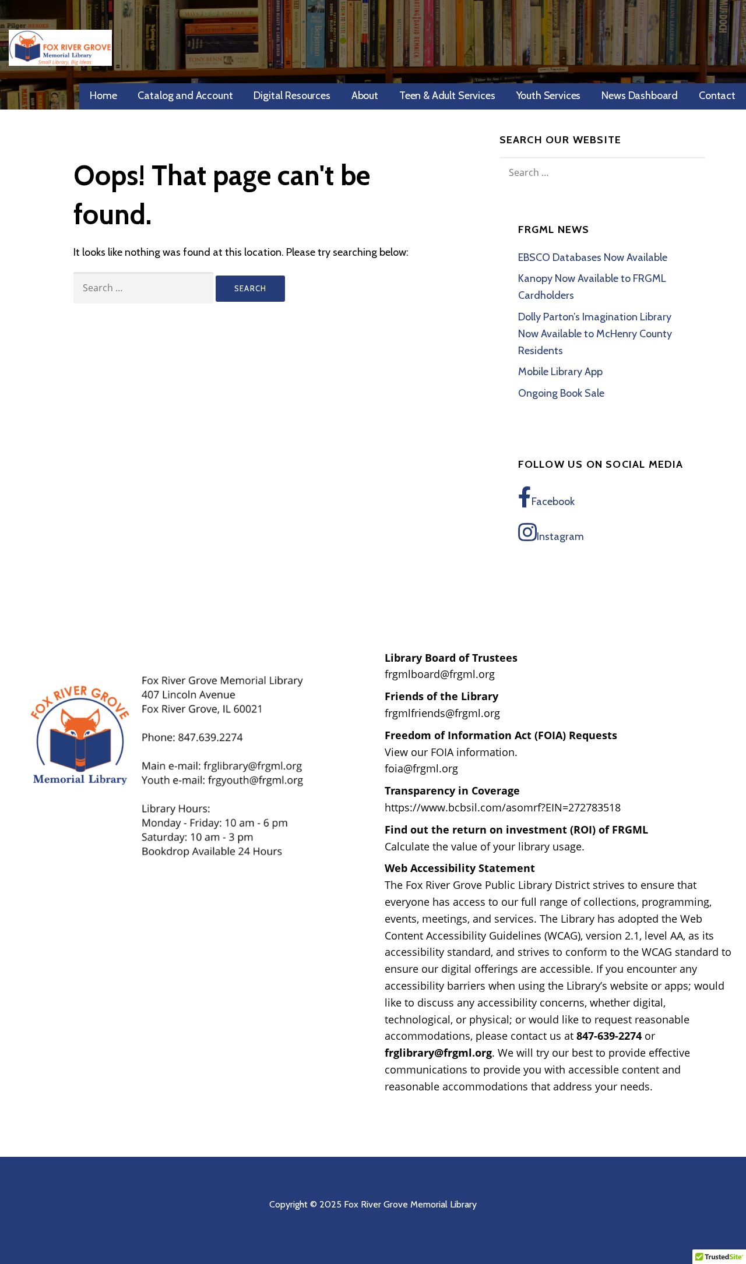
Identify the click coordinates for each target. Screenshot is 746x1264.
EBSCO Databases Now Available (592, 257)
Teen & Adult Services (447, 95)
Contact (717, 95)
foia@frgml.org (421, 768)
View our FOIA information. (451, 752)
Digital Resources (292, 95)
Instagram (560, 536)
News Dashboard (639, 95)
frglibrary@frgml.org (438, 1053)
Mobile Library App (560, 371)
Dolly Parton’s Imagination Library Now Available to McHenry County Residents (595, 333)
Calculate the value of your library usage (483, 846)
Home (103, 95)
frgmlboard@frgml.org (440, 674)
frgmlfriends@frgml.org (442, 713)
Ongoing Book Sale (561, 393)
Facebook (553, 501)
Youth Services (548, 95)
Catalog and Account (185, 95)
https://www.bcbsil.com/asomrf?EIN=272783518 (503, 807)
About (364, 95)
